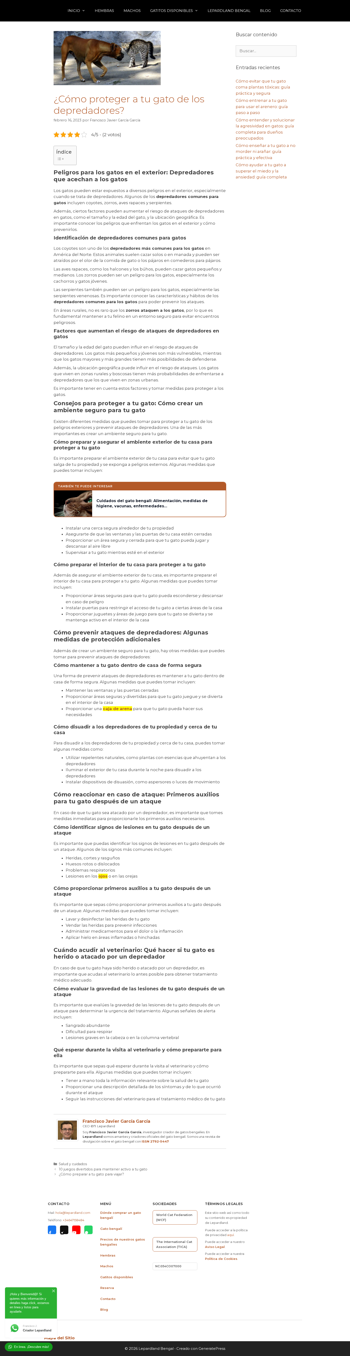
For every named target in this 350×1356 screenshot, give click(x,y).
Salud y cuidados (73, 1164)
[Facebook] (52, 1230)
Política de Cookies (221, 1259)
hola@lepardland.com (72, 1213)
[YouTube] (76, 1230)
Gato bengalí (111, 1229)
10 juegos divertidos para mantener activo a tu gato (103, 1169)
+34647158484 (73, 1220)
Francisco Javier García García (116, 1121)
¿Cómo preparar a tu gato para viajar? (91, 1174)
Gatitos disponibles (116, 1277)
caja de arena (117, 708)
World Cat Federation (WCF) (174, 1217)
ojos (103, 876)
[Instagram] (64, 1230)
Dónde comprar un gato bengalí (120, 1215)
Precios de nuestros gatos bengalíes (122, 1241)
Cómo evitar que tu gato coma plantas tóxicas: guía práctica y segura (263, 87)
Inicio (74, 10)
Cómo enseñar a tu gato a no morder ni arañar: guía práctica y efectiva (265, 151)
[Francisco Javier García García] (67, 1139)
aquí (230, 1235)
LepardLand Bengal (229, 10)
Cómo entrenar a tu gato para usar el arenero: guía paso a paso (262, 106)
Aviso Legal (215, 1247)
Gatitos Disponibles (171, 10)
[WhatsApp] (88, 1230)
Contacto (290, 10)
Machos (132, 10)
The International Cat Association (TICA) (174, 1244)
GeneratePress (212, 1348)
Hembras (104, 10)
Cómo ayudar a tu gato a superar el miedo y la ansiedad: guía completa (261, 170)
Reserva (107, 1288)
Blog (265, 10)
